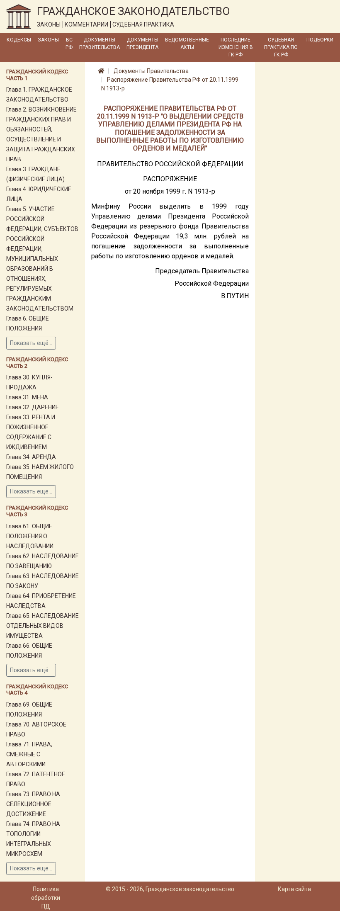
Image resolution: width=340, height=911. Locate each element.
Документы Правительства (99, 43)
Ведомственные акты (187, 43)
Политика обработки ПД (45, 898)
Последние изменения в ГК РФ (236, 47)
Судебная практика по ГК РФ (281, 47)
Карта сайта (294, 889)
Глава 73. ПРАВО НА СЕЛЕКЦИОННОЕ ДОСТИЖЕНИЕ (33, 804)
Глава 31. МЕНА (27, 397)
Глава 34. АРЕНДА (31, 457)
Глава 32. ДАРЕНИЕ (32, 407)
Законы (48, 40)
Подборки (319, 40)
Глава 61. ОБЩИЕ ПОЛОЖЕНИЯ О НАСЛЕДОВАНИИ (29, 536)
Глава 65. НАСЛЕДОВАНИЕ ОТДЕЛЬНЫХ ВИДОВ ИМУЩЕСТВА (42, 625)
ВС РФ (69, 43)
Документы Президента (142, 43)
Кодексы (19, 40)
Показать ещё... (31, 343)
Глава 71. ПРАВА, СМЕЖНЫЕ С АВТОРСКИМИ (29, 754)
